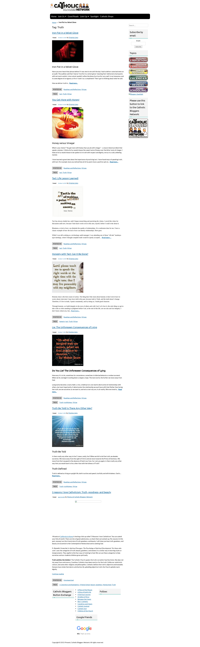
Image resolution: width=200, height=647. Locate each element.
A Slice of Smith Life (84, 592)
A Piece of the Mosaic (85, 590)
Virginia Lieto (73, 37)
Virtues (84, 89)
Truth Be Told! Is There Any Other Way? (72, 408)
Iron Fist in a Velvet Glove (65, 32)
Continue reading (58, 574)
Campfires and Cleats (85, 604)
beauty (93, 585)
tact (60, 94)
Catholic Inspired (83, 606)
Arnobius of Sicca (83, 597)
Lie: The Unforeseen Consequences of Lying (74, 327)
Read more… (73, 83)
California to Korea (66, 536)
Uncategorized (69, 580)
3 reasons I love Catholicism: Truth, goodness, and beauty (81, 492)
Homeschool (107, 585)
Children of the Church (85, 611)
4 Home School (85, 585)
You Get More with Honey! (65, 99)
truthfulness (68, 402)
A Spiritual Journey (84, 594)
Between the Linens (84, 599)
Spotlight (94, 16)
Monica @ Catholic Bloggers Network (80, 497)
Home (53, 16)
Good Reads (73, 16)
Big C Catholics (83, 601)
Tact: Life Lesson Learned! (65, 178)
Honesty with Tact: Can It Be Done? (70, 254)
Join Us (61, 16)
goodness (99, 585)
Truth (65, 94)
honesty (62, 321)
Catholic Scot (82, 609)
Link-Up (83, 16)
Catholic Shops (106, 16)
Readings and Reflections (72, 89)
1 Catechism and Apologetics (69, 585)
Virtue (69, 94)
